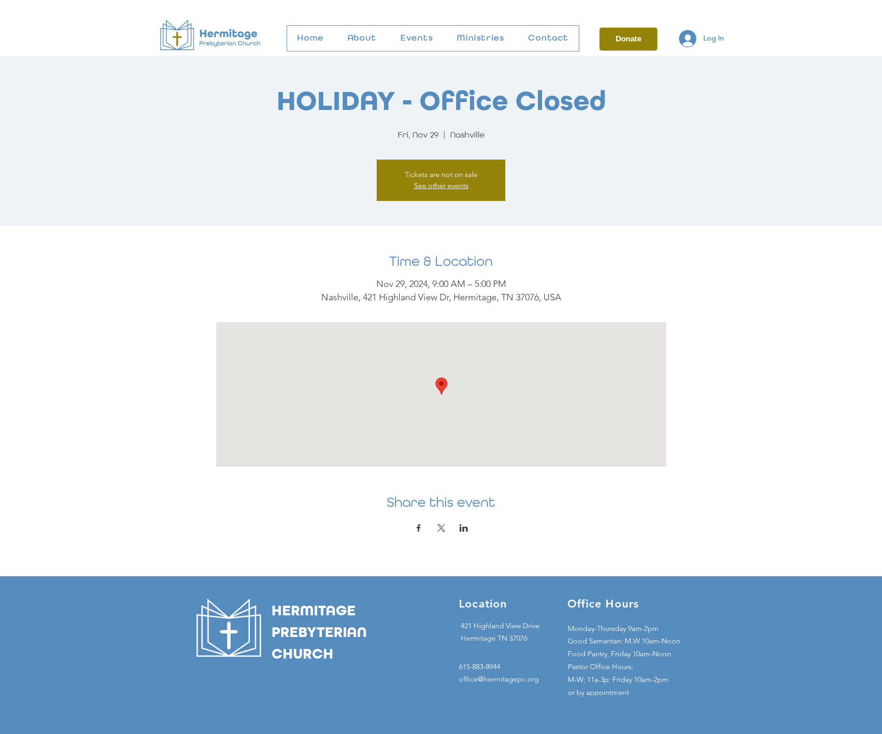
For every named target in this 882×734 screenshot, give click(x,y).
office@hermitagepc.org (499, 679)
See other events (441, 185)
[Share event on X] (441, 528)
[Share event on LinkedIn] (463, 528)
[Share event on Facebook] (418, 528)
